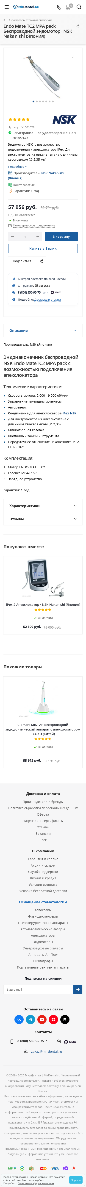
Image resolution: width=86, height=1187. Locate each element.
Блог (43, 840)
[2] (15, 119)
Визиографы (43, 961)
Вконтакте (19, 1019)
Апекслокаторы (43, 935)
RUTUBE (64, 1019)
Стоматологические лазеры (43, 929)
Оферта (43, 814)
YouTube (42, 1019)
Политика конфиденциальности (36, 1183)
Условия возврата (43, 884)
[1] (10, 119)
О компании (43, 851)
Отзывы (43, 827)
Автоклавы (43, 910)
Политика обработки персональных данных (43, 808)
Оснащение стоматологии (43, 902)
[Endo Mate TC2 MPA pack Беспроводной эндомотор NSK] (43, 76)
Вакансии (43, 833)
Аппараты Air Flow (43, 954)
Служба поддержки (43, 872)
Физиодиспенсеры (43, 916)
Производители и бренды (43, 801)
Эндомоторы (43, 942)
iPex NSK (69, 413)
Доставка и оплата (47, 299)
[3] (19, 119)
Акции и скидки (43, 865)
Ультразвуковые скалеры (43, 948)
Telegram (30, 1019)
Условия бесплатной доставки (43, 891)
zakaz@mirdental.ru (46, 1051)
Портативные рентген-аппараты (43, 967)
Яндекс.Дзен (53, 1019)
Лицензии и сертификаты (43, 821)
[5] (28, 119)
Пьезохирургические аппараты (43, 923)
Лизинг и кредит (43, 878)
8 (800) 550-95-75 (29, 292)
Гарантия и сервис (43, 859)
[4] (24, 119)
